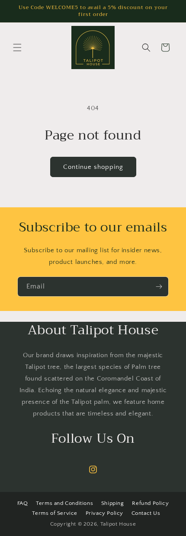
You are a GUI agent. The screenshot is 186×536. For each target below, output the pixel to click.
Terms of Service (54, 513)
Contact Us (145, 513)
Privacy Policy (104, 513)
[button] (17, 47)
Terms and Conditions (64, 503)
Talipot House (118, 524)
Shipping (112, 503)
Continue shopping (93, 167)
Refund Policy (150, 503)
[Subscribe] (158, 286)
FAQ (22, 503)
